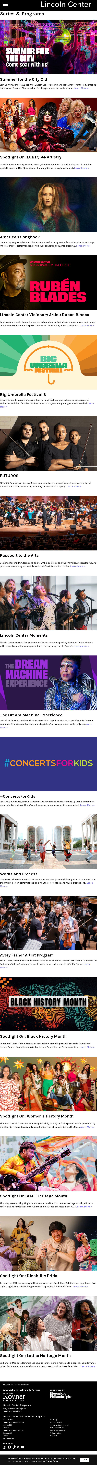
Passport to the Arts (19, 555)
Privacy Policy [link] (52, 1461)
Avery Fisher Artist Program (27, 955)
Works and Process (19, 874)
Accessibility (8, 1425)
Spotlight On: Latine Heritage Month (35, 1355)
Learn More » (81, 88)
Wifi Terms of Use (57, 1428)
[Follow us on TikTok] (15, 1447)
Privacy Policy (56, 1422)
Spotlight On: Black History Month (33, 1036)
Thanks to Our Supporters (16, 1384)
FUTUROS (9, 475)
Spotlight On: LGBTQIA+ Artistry (30, 157)
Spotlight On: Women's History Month (37, 1116)
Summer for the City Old (23, 79)
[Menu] (5, 4)
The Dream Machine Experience (31, 715)
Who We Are (8, 1420)
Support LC (7, 1433)
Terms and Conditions (59, 1425)
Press (5, 1436)
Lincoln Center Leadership (13, 1422)
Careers (6, 1428)
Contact (53, 1436)
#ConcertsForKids (17, 796)
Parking (53, 1420)
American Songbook (20, 237)
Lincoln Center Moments (24, 635)
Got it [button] (85, 1460)
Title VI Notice (55, 1433)
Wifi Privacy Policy (57, 1430)
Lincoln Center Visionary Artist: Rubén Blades (44, 314)
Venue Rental (8, 1438)
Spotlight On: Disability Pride (28, 1275)
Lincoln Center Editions (12, 1411)
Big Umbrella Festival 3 (23, 394)
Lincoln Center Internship (13, 1430)
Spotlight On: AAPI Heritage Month (33, 1196)
